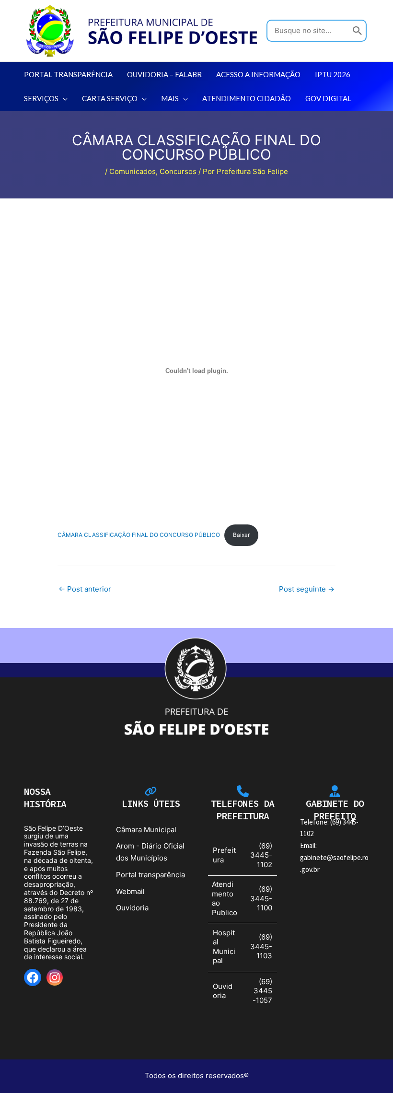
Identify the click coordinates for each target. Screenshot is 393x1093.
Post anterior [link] (84, 588)
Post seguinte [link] (307, 588)
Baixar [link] (241, 534)
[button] (63, 98)
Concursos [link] (178, 171)
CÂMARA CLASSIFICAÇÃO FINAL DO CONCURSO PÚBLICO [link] (139, 534)
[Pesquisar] (357, 31)
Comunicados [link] (132, 171)
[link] (141, 30)
